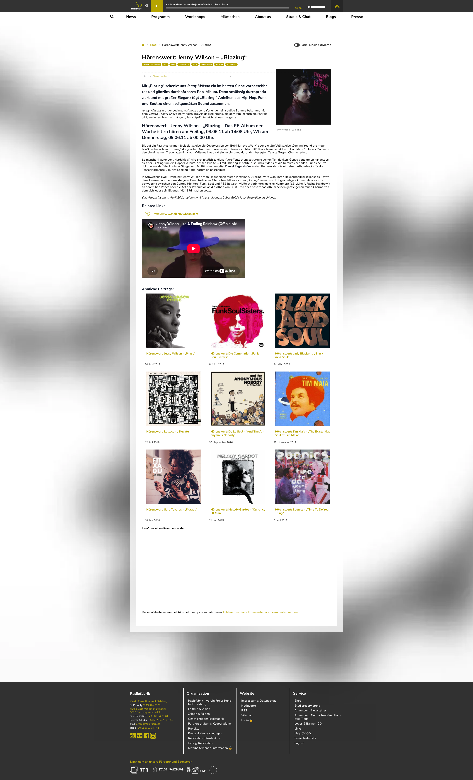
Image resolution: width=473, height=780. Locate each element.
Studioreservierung (307, 706)
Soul (173, 64)
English (299, 743)
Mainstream (206, 64)
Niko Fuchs (160, 76)
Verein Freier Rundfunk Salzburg (148, 701)
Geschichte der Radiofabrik (206, 719)
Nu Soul (219, 64)
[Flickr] (140, 736)
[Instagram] (153, 736)
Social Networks (305, 738)
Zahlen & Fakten (199, 714)
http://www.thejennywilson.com (176, 214)
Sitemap (246, 715)
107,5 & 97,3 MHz (148, 728)
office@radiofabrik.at (148, 724)
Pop (165, 64)
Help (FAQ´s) (303, 733)
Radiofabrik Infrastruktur (204, 738)
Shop (298, 701)
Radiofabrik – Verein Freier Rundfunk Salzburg (210, 702)
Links (298, 729)
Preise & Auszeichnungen (205, 733)
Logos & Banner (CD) (309, 724)
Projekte (193, 729)
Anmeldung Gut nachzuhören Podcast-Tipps (318, 717)
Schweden (231, 64)
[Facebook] (146, 736)
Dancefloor (184, 64)
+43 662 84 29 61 (157, 716)
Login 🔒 (247, 720)
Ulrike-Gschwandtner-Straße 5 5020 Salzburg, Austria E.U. (148, 710)
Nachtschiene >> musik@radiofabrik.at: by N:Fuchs (197, 4)
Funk (195, 64)
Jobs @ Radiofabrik (200, 743)
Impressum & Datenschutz (258, 701)
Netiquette (248, 706)
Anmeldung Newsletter (310, 710)
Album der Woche (151, 64)
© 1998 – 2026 (151, 705)
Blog (153, 45)
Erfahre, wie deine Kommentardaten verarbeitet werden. (260, 612)
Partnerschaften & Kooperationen (210, 724)
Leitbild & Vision (199, 709)
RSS (244, 710)
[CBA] (133, 736)
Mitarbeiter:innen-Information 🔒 (210, 748)
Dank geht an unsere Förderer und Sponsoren (161, 762)
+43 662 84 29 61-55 (160, 720)
